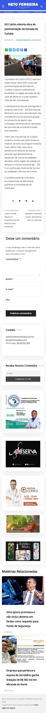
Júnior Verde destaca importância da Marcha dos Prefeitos (11, 220)
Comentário (13, 259)
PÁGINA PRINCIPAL (23, 40)
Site (8, 299)
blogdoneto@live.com (16, 340)
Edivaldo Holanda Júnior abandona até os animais (33, 216)
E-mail (10, 289)
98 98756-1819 (23, 343)
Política (36, 40)
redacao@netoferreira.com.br (20, 336)
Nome (9, 279)
